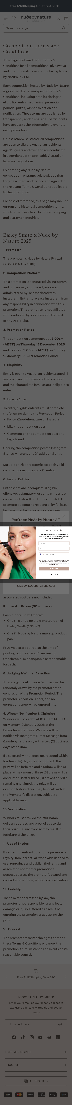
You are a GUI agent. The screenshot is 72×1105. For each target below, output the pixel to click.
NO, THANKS (54, 574)
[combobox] (42, 554)
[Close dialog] (70, 528)
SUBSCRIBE (54, 568)
